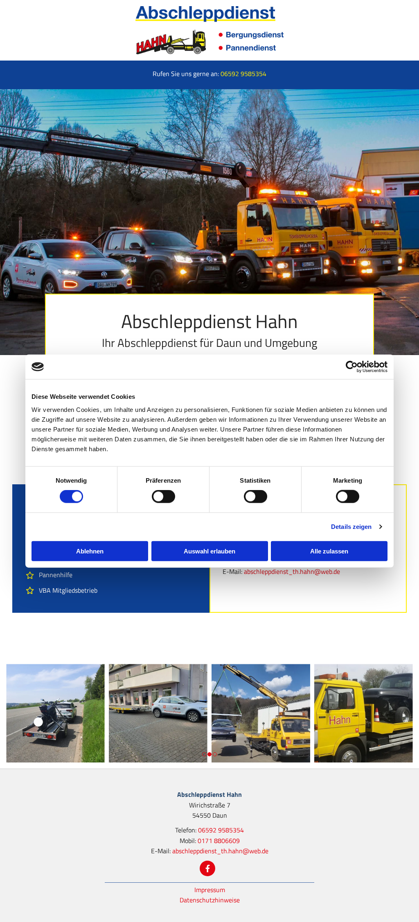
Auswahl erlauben (209, 550)
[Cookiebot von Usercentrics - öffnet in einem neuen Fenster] (351, 367)
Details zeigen (351, 526)
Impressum (209, 890)
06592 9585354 (243, 74)
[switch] (163, 496)
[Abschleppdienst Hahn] (209, 30)
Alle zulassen (329, 550)
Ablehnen (90, 550)
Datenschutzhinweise (210, 900)
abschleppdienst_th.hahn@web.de (292, 571)
